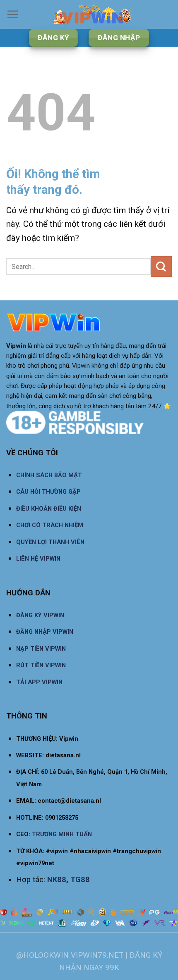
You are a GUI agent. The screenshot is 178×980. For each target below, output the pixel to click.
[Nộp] (161, 266)
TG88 (80, 879)
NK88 (56, 879)
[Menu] (12, 14)
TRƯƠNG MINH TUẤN (62, 834)
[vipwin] (92, 14)
